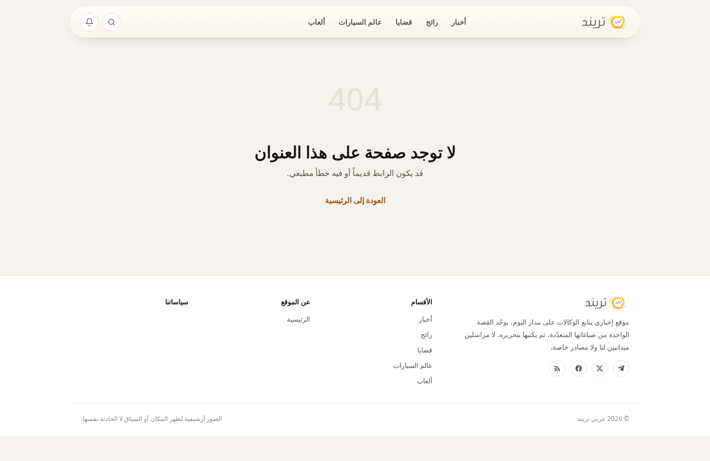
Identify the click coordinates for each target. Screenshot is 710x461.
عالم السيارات (360, 22)
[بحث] (111, 22)
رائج (432, 22)
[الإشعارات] (89, 22)
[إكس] (600, 368)
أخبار (459, 22)
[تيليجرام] (621, 368)
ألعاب (316, 22)
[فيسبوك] (578, 368)
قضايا (404, 22)
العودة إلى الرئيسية (355, 200)
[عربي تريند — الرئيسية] (598, 22)
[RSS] (557, 368)
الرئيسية (298, 319)
